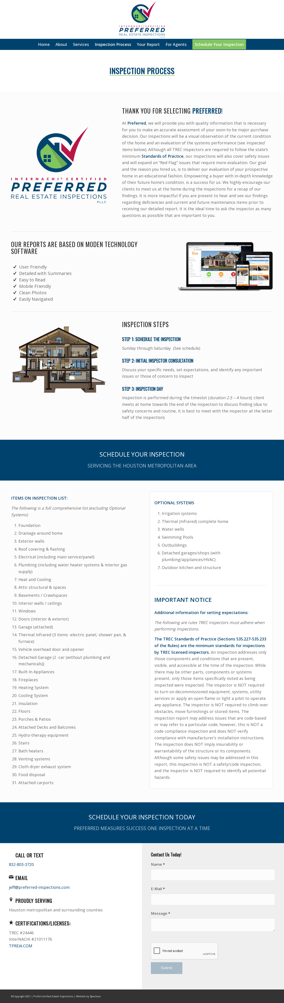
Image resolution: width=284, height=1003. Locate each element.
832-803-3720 (21, 864)
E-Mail (158, 888)
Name (158, 864)
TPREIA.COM (20, 945)
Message (160, 913)
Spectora (95, 996)
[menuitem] (44, 44)
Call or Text (30, 855)
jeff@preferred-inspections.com (39, 887)
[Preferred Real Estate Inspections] (142, 19)
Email (22, 877)
